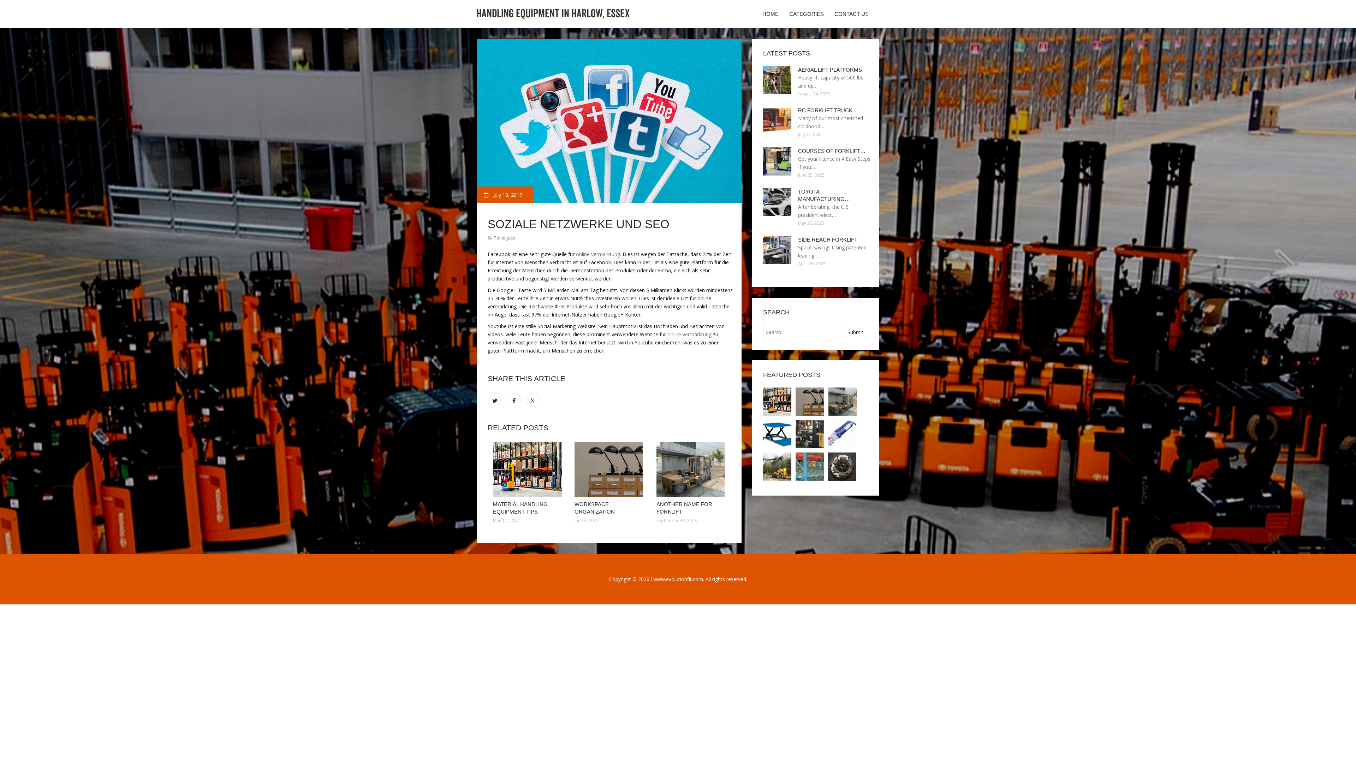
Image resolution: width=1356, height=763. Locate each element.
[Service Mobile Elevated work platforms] (777, 467)
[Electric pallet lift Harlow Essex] (777, 434)
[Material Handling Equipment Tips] (528, 469)
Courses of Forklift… (832, 151)
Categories (806, 14)
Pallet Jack (504, 238)
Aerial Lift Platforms (830, 70)
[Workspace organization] (610, 469)
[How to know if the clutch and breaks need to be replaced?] (842, 467)
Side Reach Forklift (827, 240)
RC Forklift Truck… (828, 110)
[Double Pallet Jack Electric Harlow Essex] (842, 434)
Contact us (851, 14)
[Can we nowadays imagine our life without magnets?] (810, 467)
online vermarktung (598, 254)
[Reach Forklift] (810, 434)
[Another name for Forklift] (691, 469)
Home (770, 14)
